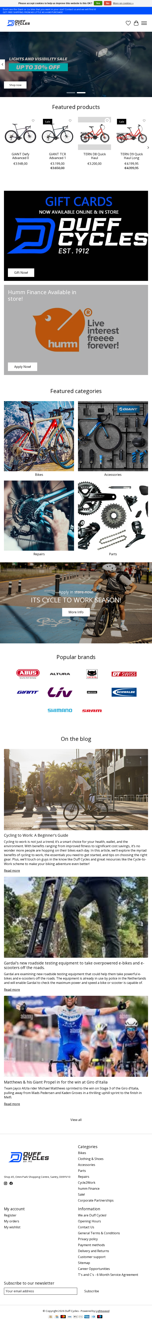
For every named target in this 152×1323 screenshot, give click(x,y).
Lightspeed (102, 1311)
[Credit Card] (56, 1317)
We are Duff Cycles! (92, 1215)
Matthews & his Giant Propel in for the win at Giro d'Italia (56, 1082)
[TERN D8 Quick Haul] (94, 133)
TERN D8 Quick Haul (94, 156)
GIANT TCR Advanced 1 (57, 156)
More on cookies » (123, 3)
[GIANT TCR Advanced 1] (57, 133)
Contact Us (86, 1227)
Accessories (113, 474)
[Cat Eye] (92, 674)
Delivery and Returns (93, 1251)
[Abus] (28, 674)
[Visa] (69, 1317)
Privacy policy (88, 1239)
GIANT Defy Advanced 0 (20, 156)
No (107, 3)
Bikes (39, 474)
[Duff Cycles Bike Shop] (18, 23)
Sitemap (84, 1263)
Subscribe (91, 1291)
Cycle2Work (86, 1182)
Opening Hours (89, 1221)
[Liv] (60, 693)
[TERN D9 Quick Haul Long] (131, 133)
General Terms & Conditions (99, 1233)
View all (76, 1120)
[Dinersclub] (93, 1317)
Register (10, 1215)
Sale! (81, 1194)
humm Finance (89, 1188)
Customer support (91, 1257)
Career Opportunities (94, 1269)
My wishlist (12, 1227)
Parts (113, 554)
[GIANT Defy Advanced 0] (20, 133)
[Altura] (60, 674)
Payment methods (91, 1245)
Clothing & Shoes (91, 1159)
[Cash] (50, 1317)
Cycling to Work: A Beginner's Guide (36, 835)
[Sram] (92, 711)
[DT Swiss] (124, 674)
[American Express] (86, 1317)
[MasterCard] (63, 1317)
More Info (76, 612)
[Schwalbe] (124, 693)
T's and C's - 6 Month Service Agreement (108, 1274)
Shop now (15, 85)
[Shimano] (60, 711)
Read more (12, 870)
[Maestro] (99, 1317)
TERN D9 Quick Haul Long (131, 156)
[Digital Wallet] (78, 1317)
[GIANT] (28, 693)
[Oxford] (92, 693)
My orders (11, 1221)
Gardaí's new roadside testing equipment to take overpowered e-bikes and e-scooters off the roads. (74, 965)
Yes (98, 3)
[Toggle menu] (144, 23)
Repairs (39, 554)
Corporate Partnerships (96, 1200)
